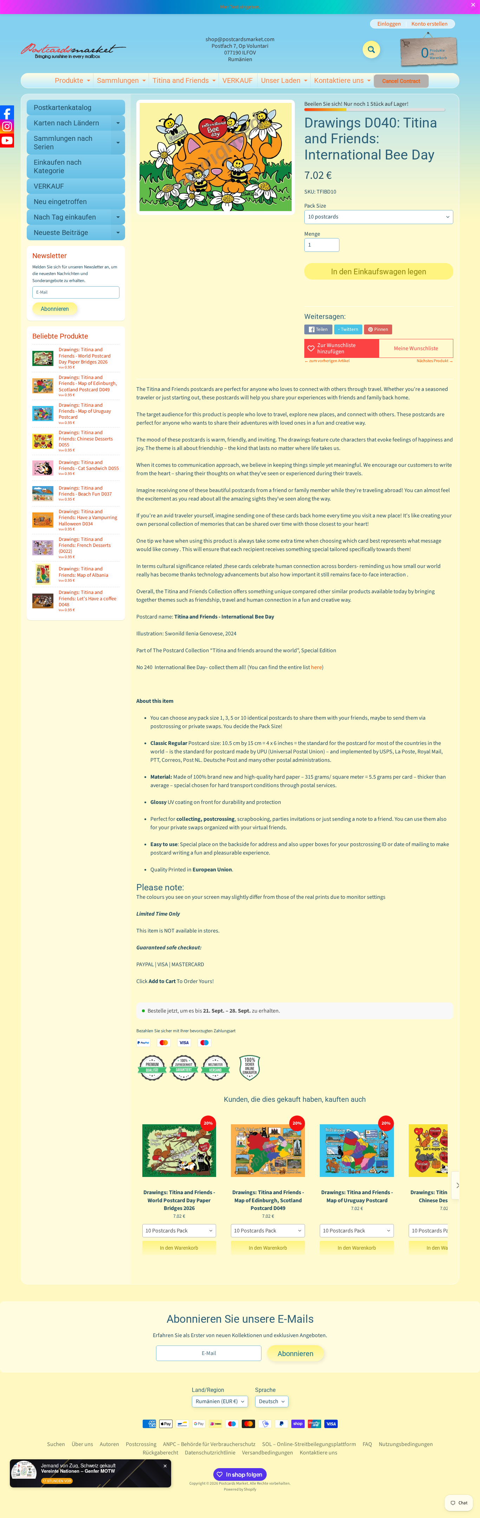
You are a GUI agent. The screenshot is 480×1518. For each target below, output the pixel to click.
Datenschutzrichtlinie (210, 1453)
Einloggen (389, 24)
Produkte (73, 81)
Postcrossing (141, 1444)
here (316, 667)
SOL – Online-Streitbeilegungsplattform (309, 1444)
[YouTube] (7, 140)
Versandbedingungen (267, 1453)
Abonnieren (55, 309)
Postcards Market (233, 1483)
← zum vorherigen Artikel (327, 361)
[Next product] (458, 1185)
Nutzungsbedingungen (406, 1444)
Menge (312, 234)
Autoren (109, 1444)
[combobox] (179, 1230)
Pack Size (315, 206)
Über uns (82, 1444)
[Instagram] (7, 126)
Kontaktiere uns (343, 81)
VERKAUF (237, 80)
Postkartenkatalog (62, 107)
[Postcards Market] (73, 49)
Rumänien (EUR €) (217, 1401)
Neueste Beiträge (79, 234)
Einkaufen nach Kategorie (58, 166)
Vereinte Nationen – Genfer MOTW (78, 1471)
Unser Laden (285, 81)
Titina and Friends (185, 81)
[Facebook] (7, 112)
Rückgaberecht (160, 1453)
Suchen (56, 1444)
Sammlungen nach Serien (79, 143)
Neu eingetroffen (60, 201)
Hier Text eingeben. (240, 7)
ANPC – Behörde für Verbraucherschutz (209, 1444)
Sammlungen (122, 81)
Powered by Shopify (240, 1489)
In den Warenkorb (179, 1248)
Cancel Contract (401, 81)
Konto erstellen (429, 24)
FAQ (367, 1444)
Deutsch (268, 1401)
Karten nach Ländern (79, 125)
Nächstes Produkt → (435, 361)
